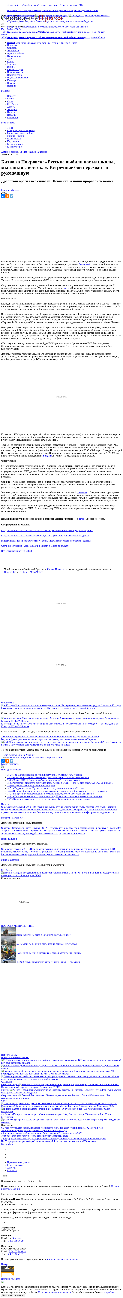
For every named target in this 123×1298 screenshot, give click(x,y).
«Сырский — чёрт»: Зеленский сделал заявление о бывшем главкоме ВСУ (45, 5)
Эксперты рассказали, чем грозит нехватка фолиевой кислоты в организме (48, 799)
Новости (11, 96)
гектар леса (15, 1136)
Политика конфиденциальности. (54, 1292)
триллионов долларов (15, 1130)
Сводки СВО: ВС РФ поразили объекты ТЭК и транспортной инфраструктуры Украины (47, 530)
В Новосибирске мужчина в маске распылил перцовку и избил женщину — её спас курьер (57, 791)
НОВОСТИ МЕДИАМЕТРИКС (17, 926)
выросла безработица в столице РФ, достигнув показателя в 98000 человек (57, 1141)
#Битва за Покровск (44, 757)
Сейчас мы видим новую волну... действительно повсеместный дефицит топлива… (46, 32)
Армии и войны (15, 53)
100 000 (5, 1136)
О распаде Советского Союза (16, 828)
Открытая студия (10, 1084)
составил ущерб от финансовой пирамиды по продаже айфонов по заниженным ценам (61, 1138)
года (7, 1127)
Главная (11, 42)
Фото (10, 101)
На (2, 1141)
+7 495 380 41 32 (15, 1254)
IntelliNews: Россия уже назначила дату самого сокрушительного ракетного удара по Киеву (61, 743)
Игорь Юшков (98, 32)
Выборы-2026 (14, 138)
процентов (13, 1141)
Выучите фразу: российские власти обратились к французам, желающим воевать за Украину (48, 739)
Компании (12, 117)
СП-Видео (12, 104)
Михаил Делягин (10, 859)
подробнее (109, 1292)
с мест (66, 288)
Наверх (5, 1264)
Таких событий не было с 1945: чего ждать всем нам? (43, 935)
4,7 (2, 1133)
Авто (9, 58)
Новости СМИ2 (9, 1054)
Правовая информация (18, 1162)
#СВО (59, 757)
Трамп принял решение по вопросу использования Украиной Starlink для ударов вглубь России (50, 736)
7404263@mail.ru (17, 1251)
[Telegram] (11, 196)
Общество (12, 48)
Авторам (11, 1167)
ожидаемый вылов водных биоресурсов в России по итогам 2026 (48, 1133)
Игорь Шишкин (9, 838)
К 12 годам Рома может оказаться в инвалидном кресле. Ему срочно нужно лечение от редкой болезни (61, 706)
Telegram (22, 572)
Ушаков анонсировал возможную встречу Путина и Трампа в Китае (42, 43)
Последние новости (11, 769)
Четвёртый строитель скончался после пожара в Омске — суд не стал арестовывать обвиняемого (60, 783)
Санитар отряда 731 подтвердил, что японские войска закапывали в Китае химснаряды (57, 1072)
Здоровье (11, 64)
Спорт (10, 61)
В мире (11, 66)
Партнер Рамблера (10, 1279)
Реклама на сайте (16, 1165)
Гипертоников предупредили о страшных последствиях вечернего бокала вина (47, 26)
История (11, 85)
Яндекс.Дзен (10, 572)
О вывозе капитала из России (16, 807)
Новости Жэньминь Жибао (15, 1057)
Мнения (5, 1090)
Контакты (12, 1170)
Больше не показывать (12, 1295)
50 (2, 1130)
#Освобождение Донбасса (20, 757)
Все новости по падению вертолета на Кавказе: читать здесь (46, 944)
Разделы (5, 91)
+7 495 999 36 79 (15, 1241)
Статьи (10, 98)
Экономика (13, 50)
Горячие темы (8, 122)
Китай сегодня (14, 146)
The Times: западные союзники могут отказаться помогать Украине (44, 774)
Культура (11, 80)
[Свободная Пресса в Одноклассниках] (89, 15)
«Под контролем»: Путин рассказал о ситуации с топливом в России (45, 788)
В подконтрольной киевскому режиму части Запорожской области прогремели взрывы (46, 540)
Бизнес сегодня (15, 69)
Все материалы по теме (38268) (17, 551)
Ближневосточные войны (20, 133)
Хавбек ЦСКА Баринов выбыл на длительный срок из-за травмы (43, 780)
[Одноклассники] (7, 196)
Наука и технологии (17, 77)
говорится (82, 492)
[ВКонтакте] (3, 196)
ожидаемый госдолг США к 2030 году (47, 1130)
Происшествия (14, 75)
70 (6, 1141)
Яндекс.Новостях (56, 569)
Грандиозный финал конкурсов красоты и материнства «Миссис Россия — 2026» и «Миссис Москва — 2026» (57, 1106)
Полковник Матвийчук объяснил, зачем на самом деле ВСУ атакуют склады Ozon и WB (52, 10)
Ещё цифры (7, 1144)
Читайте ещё (7, 702)
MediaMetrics (36, 572)
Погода (11, 83)
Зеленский (84, 264)
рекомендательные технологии (62, 1259)
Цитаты (11, 112)
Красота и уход (15, 144)
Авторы (11, 106)
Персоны (11, 115)
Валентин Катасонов (12, 817)
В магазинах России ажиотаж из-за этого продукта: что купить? (48, 953)
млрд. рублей (9, 1138)
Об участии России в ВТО (14, 849)
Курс (3, 29)
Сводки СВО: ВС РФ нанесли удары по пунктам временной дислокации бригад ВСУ (45, 535)
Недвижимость (15, 72)
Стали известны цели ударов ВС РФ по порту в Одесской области (35, 546)
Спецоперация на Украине (20, 130)
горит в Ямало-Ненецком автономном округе (45, 1136)
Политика (12, 45)
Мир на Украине (15, 136)
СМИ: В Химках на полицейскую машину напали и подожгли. (48, 962)
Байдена (47, 455)
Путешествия (14, 56)
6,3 (2, 1127)
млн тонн (9, 1133)
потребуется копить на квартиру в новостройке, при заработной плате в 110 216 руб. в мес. (56, 1127)
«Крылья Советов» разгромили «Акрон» (31, 785)
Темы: (10, 127)
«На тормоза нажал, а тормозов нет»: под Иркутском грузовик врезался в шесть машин (54, 796)
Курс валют (13, 141)
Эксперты (12, 109)
